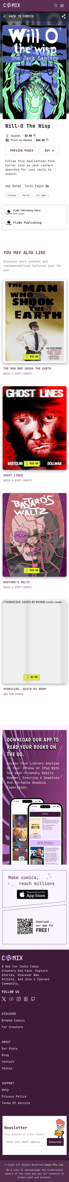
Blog (5, 1055)
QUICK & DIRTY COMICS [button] (17, 373)
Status (7, 1068)
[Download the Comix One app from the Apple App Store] (32, 894)
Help (5, 1090)
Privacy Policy (14, 1096)
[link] (35, 321)
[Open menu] (62, 6)
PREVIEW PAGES (21, 150)
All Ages (41, 195)
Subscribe (55, 1142)
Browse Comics (13, 1020)
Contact (8, 1062)
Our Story (10, 1048)
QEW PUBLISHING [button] (13, 694)
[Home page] (12, 6)
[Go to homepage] (12, 5)
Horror (26, 195)
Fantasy (12, 195)
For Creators (12, 1027)
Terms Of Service (16, 1103)
